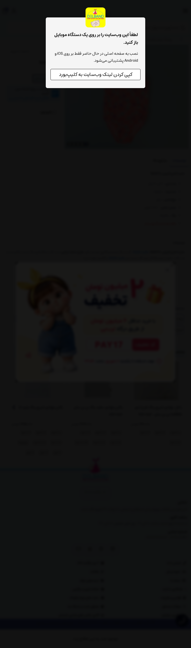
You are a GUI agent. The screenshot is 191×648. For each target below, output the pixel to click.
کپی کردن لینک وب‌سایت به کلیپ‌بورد (95, 74)
